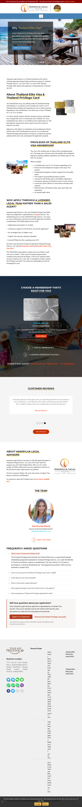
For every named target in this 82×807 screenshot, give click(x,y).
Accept (37, 804)
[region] (41, 40)
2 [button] (40, 423)
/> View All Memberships (43, 348)
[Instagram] (17, 691)
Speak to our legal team (21, 617)
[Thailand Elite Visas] (41, 8)
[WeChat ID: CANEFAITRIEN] (17, 680)
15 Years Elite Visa (44, 323)
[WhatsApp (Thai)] (13, 685)
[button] (3, 40)
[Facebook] (8, 691)
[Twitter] (13, 691)
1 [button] (37, 423)
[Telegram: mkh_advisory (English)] (8, 680)
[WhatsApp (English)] (8, 685)
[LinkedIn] (22, 691)
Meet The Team (43, 540)
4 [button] (45, 423)
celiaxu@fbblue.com (51, 531)
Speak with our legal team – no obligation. (52, 363)
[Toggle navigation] (41, 16)
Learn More (44, 336)
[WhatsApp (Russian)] (17, 685)
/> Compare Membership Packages (43, 355)
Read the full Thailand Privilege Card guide (50, 617)
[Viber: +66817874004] (22, 685)
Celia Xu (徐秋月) (51, 526)
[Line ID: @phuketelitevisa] (22, 680)
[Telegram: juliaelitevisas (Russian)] (13, 680)
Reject (45, 804)
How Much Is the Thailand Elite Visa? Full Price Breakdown (49, 774)
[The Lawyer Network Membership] (65, 688)
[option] (44, 318)
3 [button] (42, 423)
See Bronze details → (70, 1)
